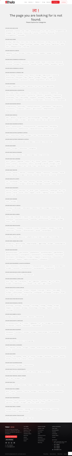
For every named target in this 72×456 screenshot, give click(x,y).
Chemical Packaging (26, 305)
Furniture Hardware (55, 172)
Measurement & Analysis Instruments (17, 263)
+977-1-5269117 (57, 444)
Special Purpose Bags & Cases (60, 243)
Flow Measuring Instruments (37, 265)
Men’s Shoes (19, 347)
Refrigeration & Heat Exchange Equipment (31, 259)
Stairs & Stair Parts (28, 99)
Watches (23, 378)
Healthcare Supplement (26, 208)
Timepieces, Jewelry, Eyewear (15, 375)
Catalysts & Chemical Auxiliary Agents (34, 117)
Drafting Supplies (33, 290)
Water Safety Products (26, 325)
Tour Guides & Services (36, 409)
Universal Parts (46, 64)
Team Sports (14, 358)
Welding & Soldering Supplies (28, 274)
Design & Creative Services (57, 106)
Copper (29, 281)
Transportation (12, 397)
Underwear (62, 44)
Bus (40, 400)
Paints (45, 119)
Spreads (34, 166)
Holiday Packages (28, 409)
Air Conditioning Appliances (10, 228)
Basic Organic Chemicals (22, 117)
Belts (14, 154)
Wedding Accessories (55, 183)
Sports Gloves (62, 356)
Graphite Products (44, 281)
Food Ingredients (58, 161)
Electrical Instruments (14, 265)
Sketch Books (8, 55)
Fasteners (7, 201)
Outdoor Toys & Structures (42, 391)
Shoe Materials (32, 347)
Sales (39, 433)
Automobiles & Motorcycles (15, 59)
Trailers (29, 402)
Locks (43, 323)
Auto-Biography (8, 86)
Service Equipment (13, 329)
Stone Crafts (38, 192)
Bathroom (7, 92)
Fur (20, 371)
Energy (10, 145)
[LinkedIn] (11, 443)
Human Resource (41, 439)
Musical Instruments (48, 356)
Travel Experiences (55, 409)
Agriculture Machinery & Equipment (11, 252)
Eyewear (7, 378)
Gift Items (25, 181)
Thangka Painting (45, 192)
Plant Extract (61, 208)
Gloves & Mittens (19, 154)
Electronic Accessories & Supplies (20, 141)
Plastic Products (15, 316)
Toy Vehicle (13, 393)
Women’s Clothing (26, 46)
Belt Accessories (8, 154)
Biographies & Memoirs (17, 86)
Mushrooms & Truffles (28, 33)
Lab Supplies (16, 119)
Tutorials (54, 431)
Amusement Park (8, 356)
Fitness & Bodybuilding (17, 356)
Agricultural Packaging (9, 305)
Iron (53, 281)
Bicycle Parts (29, 400)
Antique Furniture (8, 172)
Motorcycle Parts (34, 64)
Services (10, 338)
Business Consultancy (21, 106)
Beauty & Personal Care (14, 72)
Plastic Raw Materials (23, 316)
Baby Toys (7, 391)
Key (39, 323)
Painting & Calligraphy (39, 183)
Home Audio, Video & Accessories (11, 128)
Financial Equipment (18, 332)
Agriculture (11, 28)
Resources (26, 435)
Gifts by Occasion (32, 181)
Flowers (21, 181)
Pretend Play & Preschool (59, 391)
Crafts (7, 181)
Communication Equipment (10, 365)
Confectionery (37, 161)
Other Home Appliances (14, 298)
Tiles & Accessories (48, 99)
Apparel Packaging (18, 305)
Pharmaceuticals (54, 208)
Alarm (21, 323)
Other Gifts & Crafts (30, 183)
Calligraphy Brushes (9, 53)
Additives (7, 117)
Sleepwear (42, 44)
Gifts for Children (39, 181)
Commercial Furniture (30, 172)
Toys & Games (52, 192)
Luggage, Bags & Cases (14, 241)
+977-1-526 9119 (10, 445)
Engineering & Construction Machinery (12, 254)
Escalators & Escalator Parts (21, 95)
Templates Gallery (27, 433)
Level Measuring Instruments (48, 265)
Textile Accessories (43, 371)
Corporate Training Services (46, 106)
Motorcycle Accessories (25, 64)
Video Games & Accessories (48, 128)
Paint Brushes (28, 53)
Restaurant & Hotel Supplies (42, 332)
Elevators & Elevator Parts (10, 95)
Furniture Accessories (46, 172)
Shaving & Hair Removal (40, 79)
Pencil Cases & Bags (9, 294)
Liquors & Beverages (38, 163)
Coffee (32, 161)
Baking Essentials (20, 161)
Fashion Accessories (13, 152)
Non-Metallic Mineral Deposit (18, 283)
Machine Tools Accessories (10, 274)
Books (10, 83)
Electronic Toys (26, 391)
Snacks (25, 166)
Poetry (44, 86)
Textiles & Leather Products (15, 369)
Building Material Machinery (34, 252)
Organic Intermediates (31, 119)
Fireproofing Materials (48, 95)
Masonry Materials (41, 97)
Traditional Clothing (59, 192)
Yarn (49, 371)
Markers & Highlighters (57, 290)
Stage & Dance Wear (55, 44)
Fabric (14, 371)
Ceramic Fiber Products (23, 281)
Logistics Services (9, 402)
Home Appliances (12, 225)
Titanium (39, 283)
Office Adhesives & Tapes (28, 292)
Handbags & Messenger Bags (32, 243)
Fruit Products (8, 163)
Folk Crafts (31, 190)
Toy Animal (7, 393)
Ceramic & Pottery (22, 190)
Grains (14, 33)
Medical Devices (35, 208)
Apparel (10, 39)
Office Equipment (56, 292)
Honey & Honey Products (23, 163)
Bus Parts (44, 400)
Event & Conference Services (18, 409)
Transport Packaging (9, 310)
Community (54, 433)
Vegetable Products (53, 166)
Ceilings (16, 92)
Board (7, 290)
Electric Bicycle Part (55, 400)
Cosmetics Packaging (34, 305)
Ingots (50, 281)
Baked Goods (13, 161)
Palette (54, 53)
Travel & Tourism (12, 406)
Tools (10, 382)
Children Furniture (22, 172)
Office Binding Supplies (38, 292)
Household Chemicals (9, 219)
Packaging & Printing (13, 303)
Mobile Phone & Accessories (23, 128)
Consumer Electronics (14, 123)
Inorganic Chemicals (9, 119)
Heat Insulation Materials (10, 97)
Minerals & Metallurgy (14, 278)
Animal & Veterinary (9, 208)
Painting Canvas (35, 53)
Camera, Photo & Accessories (16, 126)
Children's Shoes (12, 347)
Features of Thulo (27, 430)
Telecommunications (13, 362)
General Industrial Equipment (36, 254)
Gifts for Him (59, 181)
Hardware (11, 198)
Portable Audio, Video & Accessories (36, 128)
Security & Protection (14, 320)
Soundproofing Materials (19, 99)
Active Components (9, 141)
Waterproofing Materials (61, 99)
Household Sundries (33, 219)
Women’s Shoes (8, 349)
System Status (55, 435)
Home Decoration (15, 183)
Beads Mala (15, 190)
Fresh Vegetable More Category (61, 30)
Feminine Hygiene (38, 75)
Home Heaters (36, 228)
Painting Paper (49, 53)
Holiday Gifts (8, 183)
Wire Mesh (49, 283)
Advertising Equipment (9, 332)
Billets (12, 281)
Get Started (63, 2)
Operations (40, 437)
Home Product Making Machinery (48, 254)
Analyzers (7, 265)
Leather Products (8, 192)
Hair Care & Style (55, 75)
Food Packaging (42, 305)
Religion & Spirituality (50, 86)
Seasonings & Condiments (10, 166)
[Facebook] (6, 443)
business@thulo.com (11, 446)
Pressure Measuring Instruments (39, 268)
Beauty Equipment (20, 75)
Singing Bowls (32, 192)
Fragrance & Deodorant (47, 75)
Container (49, 400)
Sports (10, 353)
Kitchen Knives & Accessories (44, 219)
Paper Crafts (21, 192)
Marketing (40, 431)
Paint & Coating (39, 119)
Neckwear (38, 154)
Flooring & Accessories (57, 95)
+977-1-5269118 (57, 446)
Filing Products (48, 290)
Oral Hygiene (50, 77)
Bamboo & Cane (9, 190)
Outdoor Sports (55, 356)
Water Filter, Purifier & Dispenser (28, 230)
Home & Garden (12, 214)
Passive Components (47, 141)
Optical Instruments (16, 268)
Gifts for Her (54, 181)
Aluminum (7, 281)
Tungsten (44, 283)
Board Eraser (12, 290)
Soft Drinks (29, 166)
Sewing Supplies (36, 44)
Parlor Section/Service (24, 79)
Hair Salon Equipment (19, 77)
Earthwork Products (54, 92)
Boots (7, 347)
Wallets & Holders (18, 245)
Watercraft (43, 402)
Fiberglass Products (36, 281)
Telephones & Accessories (28, 365)
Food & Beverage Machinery (25, 254)
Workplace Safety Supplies (36, 325)
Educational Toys (20, 391)
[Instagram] (9, 443)
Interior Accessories (9, 64)
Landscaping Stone (33, 97)
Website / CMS (41, 428)
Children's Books (30, 86)
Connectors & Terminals (15, 135)
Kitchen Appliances (44, 228)
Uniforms (7, 46)
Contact (54, 437)
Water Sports (24, 358)
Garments (36, 190)
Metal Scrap (58, 281)
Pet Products (8, 221)
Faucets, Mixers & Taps (31, 95)
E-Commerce (40, 430)
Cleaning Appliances (20, 228)
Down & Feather (8, 371)
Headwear (26, 154)
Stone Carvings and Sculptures (38, 99)
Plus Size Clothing (29, 44)
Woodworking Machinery (44, 259)
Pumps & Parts (19, 274)
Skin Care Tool (53, 79)
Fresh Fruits (52, 30)
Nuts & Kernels (35, 33)
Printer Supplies (24, 294)
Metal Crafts (15, 192)
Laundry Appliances (52, 228)
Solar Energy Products (32, 148)
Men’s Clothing (8, 44)
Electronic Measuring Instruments (25, 265)
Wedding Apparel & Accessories (16, 46)
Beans (23, 30)
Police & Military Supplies (10, 325)
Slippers (48, 347)
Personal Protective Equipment (58, 323)
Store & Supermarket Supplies (54, 332)
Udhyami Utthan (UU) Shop (14, 415)
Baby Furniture (15, 172)
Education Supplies (41, 290)
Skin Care (47, 79)
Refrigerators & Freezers (10, 230)
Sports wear (48, 44)
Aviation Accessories (9, 400)
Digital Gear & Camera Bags (20, 243)
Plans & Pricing (27, 431)
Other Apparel (22, 44)
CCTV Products (25, 323)
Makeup (25, 77)
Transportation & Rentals (46, 409)
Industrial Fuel (8, 148)
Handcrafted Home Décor (44, 190)
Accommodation (9, 409)
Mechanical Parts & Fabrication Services (18, 272)
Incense (64, 190)
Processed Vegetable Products (11, 35)
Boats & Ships (35, 400)
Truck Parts (37, 402)
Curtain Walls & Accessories (24, 92)
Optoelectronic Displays (39, 141)
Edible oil (27, 30)
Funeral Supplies (26, 332)
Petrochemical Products (23, 148)
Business (23, 86)
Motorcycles (40, 64)
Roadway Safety (18, 325)
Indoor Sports (33, 356)
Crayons (15, 53)
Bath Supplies (13, 75)
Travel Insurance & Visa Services (11, 411)
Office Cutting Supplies (47, 292)
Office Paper (63, 292)
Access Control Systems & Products (12, 323)
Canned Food (27, 161)
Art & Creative (12, 50)
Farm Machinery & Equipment (36, 30)
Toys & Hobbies (12, 388)
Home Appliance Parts (28, 228)
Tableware (13, 221)
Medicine (40, 208)
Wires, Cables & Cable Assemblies (43, 135)
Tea (47, 166)
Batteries (7, 135)
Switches (34, 135)
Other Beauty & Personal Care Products (12, 79)
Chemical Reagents (45, 117)
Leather (30, 371)
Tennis (19, 358)
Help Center (54, 428)
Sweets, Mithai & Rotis (41, 166)
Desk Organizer (26, 290)
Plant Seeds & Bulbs (51, 33)
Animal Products (17, 30)
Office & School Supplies (14, 287)
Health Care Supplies (17, 208)
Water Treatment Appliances (46, 230)
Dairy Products (44, 161)
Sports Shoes (63, 347)
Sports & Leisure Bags (9, 245)
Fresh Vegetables (9, 33)
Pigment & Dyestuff (51, 119)
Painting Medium (42, 53)
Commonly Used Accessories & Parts (29, 126)
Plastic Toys (51, 391)
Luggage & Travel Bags (42, 243)
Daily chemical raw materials (54, 117)
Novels (40, 86)
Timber (54, 99)
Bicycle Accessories (22, 400)
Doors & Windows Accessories (44, 92)
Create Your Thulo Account (11, 436)
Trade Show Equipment (10, 334)
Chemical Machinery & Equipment (46, 252)
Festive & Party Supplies (14, 181)
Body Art (26, 75)
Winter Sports (30, 358)
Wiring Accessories (54, 135)
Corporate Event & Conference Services (33, 106)
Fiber (17, 371)
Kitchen (17, 97)
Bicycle (16, 400)
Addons (25, 437)
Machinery (11, 249)
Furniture (11, 170)
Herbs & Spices (19, 33)
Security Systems (19, 230)
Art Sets (58, 53)
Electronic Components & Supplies (17, 139)
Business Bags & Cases (10, 243)
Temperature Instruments (50, 268)
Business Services (13, 103)
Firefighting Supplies (33, 323)
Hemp (60, 190)
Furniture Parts (62, 172)
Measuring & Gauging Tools (59, 265)
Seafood (58, 163)
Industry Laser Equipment (59, 254)
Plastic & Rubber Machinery (10, 259)
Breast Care (32, 75)
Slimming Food (19, 166)
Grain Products (14, 163)
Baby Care (7, 75)
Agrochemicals (13, 117)
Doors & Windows (34, 92)
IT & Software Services (20, 108)
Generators (22, 135)
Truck (33, 402)
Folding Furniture (38, 172)
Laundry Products (53, 219)
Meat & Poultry (45, 163)
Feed (43, 30)
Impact (25, 440)
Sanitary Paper (32, 79)
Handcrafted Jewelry (53, 190)
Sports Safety (8, 358)
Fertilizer (47, 30)
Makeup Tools (31, 77)
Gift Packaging (49, 305)
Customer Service (41, 435)
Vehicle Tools (61, 64)
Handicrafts (11, 187)
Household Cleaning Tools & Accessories (22, 219)
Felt (27, 190)
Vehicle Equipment (54, 64)
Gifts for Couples (47, 181)
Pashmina (26, 192)
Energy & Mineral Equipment (58, 252)
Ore (24, 283)
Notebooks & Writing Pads (17, 292)
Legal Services (28, 108)
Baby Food (7, 161)
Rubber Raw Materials (39, 316)
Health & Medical (12, 205)
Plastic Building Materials (57, 97)
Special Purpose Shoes (55, 347)
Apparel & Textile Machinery (23, 252)
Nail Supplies (44, 77)
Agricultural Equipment (9, 30)
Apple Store (8, 126)
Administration (41, 440)
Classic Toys (13, 391)
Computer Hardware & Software (42, 126)
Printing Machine (19, 259)
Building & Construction (14, 90)
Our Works (26, 439)
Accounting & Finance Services (11, 106)
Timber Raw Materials (21, 35)
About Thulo (26, 428)
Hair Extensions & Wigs (10, 77)
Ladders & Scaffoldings (24, 97)
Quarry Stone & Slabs (9, 99)
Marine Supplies (16, 402)
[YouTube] (14, 443)
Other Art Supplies (22, 53)
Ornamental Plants (43, 33)
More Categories (15, 44)
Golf (28, 356)
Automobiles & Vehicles (14, 68)
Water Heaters (38, 230)
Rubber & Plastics (13, 314)
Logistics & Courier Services (37, 108)
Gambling (24, 356)
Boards (12, 92)
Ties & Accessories (45, 154)
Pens (19, 294)
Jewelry (11, 378)
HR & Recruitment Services (10, 108)
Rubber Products (31, 316)
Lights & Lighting (12, 234)
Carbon (16, 281)
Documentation (55, 430)
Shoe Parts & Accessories (41, 347)
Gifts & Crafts (12, 178)
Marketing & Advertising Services (49, 108)
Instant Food (31, 163)
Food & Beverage (12, 158)
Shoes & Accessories (13, 345)
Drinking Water (50, 161)
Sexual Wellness (8, 210)
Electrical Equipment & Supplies (16, 132)
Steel (35, 283)
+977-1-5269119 (57, 447)
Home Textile (25, 371)
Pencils (16, 294)
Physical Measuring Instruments (27, 268)
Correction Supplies (19, 290)
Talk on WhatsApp (9, 439)
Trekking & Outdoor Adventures (23, 411)
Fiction (36, 86)
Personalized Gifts (47, 183)
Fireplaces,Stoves (40, 95)
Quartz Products (30, 283)
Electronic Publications (53, 126)
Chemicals (11, 115)
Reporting (40, 442)
